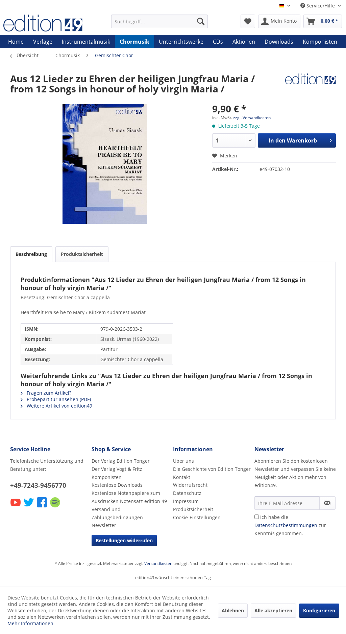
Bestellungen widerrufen (124, 540)
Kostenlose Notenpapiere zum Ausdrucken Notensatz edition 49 (129, 497)
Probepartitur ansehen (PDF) (58, 399)
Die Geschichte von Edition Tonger (212, 469)
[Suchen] (201, 21)
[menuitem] (159, 21)
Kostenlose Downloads (117, 485)
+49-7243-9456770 (38, 485)
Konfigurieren (319, 610)
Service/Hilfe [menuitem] (320, 5)
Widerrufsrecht (190, 485)
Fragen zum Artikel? (48, 393)
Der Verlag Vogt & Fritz (117, 469)
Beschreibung (31, 254)
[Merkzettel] (248, 21)
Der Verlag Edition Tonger (121, 461)
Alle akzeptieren (273, 610)
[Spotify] (55, 507)
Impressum (186, 501)
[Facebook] (42, 507)
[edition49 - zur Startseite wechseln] (44, 23)
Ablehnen (233, 610)
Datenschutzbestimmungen (285, 525)
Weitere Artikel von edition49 (58, 405)
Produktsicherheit (82, 254)
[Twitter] (29, 507)
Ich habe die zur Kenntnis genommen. (290, 525)
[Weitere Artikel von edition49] (310, 85)
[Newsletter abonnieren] (327, 503)
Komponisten (107, 477)
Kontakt (181, 477)
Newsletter (104, 525)
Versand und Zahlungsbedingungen (117, 513)
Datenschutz (187, 493)
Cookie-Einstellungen (197, 517)
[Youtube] (16, 507)
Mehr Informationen (30, 623)
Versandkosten (158, 563)
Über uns (183, 461)
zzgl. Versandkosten (252, 118)
